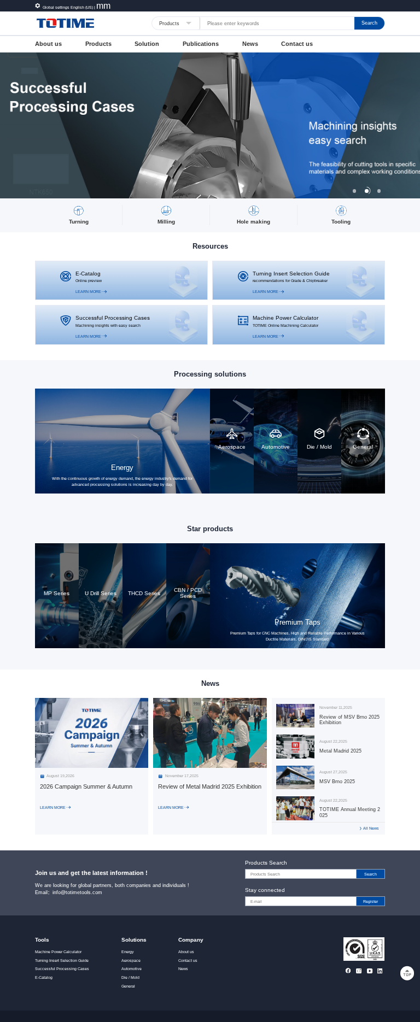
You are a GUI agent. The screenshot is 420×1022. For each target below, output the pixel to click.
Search (369, 23)
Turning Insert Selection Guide (62, 961)
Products (98, 43)
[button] (354, 190)
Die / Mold (130, 978)
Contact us (297, 43)
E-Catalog (43, 978)
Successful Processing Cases (62, 969)
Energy (127, 952)
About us (48, 43)
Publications (201, 43)
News (250, 43)
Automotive (131, 969)
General (128, 986)
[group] (210, 125)
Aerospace (131, 961)
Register (370, 901)
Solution (147, 43)
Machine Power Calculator (58, 952)
